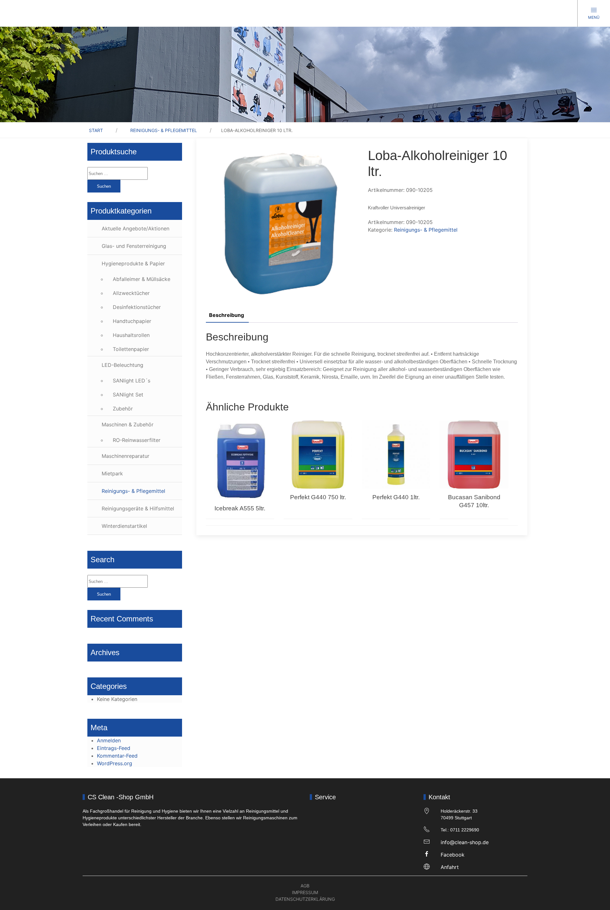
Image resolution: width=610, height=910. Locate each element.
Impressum (305, 892)
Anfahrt (450, 867)
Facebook (452, 854)
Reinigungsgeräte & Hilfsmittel (138, 508)
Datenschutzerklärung (305, 899)
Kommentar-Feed (117, 755)
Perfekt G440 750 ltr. (318, 497)
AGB (305, 885)
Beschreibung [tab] (226, 315)
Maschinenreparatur (125, 456)
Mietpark (112, 473)
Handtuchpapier (132, 321)
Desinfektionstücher (137, 307)
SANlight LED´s (131, 380)
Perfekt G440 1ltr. (396, 497)
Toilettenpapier (131, 349)
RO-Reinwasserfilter (136, 440)
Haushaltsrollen (131, 335)
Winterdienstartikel (124, 526)
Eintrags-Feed (113, 748)
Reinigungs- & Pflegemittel (163, 130)
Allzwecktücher (131, 293)
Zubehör (123, 408)
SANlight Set (128, 394)
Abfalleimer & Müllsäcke (141, 279)
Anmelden (109, 740)
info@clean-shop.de (465, 842)
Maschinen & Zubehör (127, 424)
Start (96, 130)
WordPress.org (114, 763)
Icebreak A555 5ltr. (239, 508)
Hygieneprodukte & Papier (133, 263)
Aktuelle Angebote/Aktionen (135, 228)
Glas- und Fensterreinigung (134, 246)
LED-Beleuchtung (122, 365)
